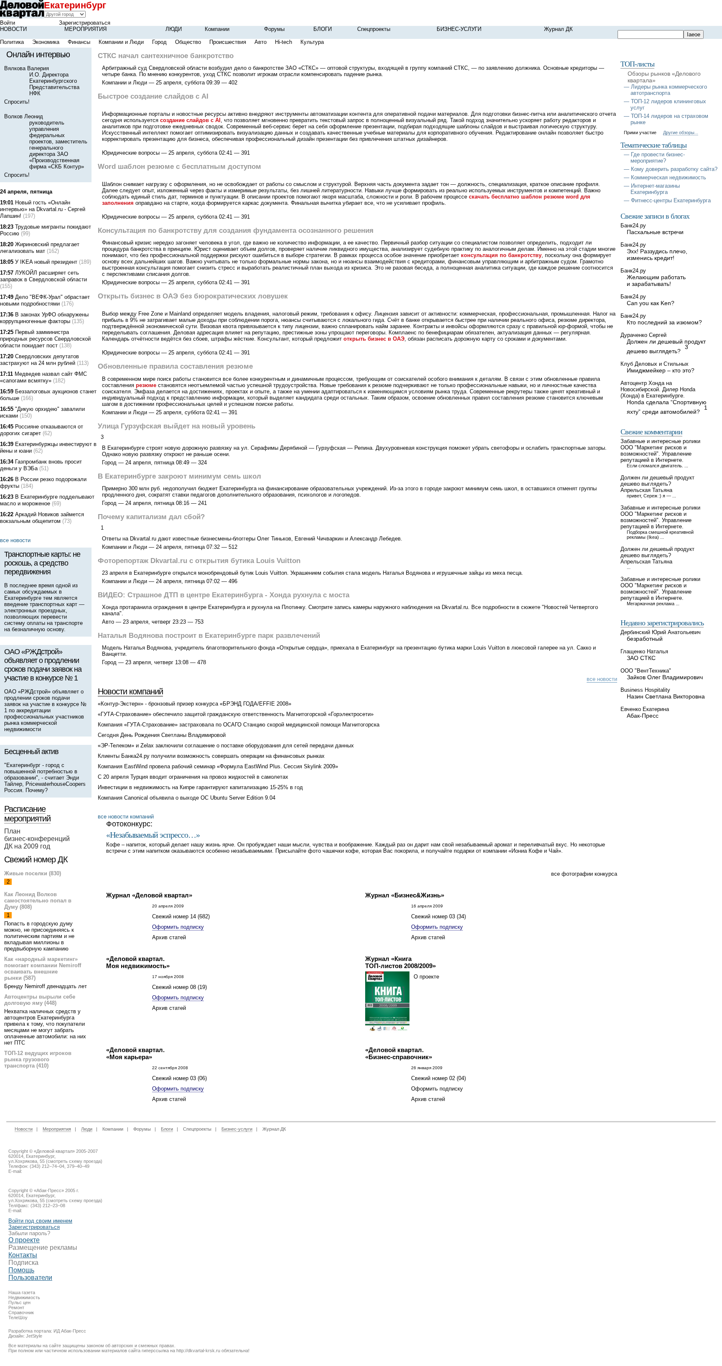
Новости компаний (130, 691)
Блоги (322, 29)
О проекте (24, 1240)
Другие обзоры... (680, 132)
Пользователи (30, 1277)
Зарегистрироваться (84, 23)
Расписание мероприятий (27, 813)
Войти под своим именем (40, 1221)
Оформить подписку (178, 927)
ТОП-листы (637, 64)
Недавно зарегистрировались (662, 623)
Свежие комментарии (651, 432)
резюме (146, 385)
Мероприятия (85, 29)
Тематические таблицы (653, 145)
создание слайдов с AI (190, 120)
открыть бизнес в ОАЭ (373, 339)
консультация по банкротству (501, 255)
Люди (173, 29)
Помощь (21, 1270)
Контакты (22, 1255)
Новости (13, 29)
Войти (7, 23)
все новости (15, 540)
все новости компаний (126, 816)
